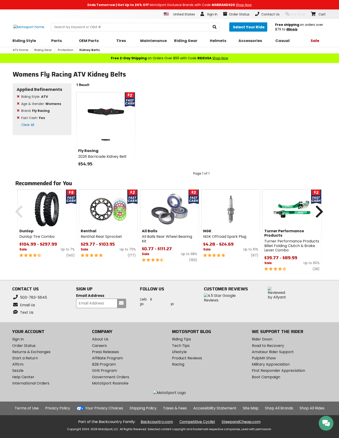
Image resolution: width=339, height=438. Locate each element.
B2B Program (104, 364)
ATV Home (20, 50)
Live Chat (297, 14)
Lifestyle (179, 352)
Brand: (35, 110)
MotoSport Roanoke (110, 383)
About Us (100, 339)
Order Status (24, 345)
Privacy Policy (57, 408)
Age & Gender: (41, 103)
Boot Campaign (266, 377)
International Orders (30, 383)
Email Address (90, 295)
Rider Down (262, 339)
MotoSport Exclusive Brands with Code (169, 5)
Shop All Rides (312, 408)
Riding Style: (34, 96)
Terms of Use (27, 408)
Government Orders (110, 377)
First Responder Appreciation (278, 370)
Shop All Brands (279, 408)
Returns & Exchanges (31, 352)
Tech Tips (181, 345)
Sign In (18, 339)
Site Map (251, 408)
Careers (99, 345)
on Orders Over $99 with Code (169, 58)
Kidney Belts (89, 50)
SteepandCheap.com (241, 421)
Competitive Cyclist (197, 421)
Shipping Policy (143, 408)
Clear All (27, 124)
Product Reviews (187, 358)
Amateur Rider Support (273, 352)
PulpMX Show (264, 358)
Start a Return (25, 358)
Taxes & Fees (175, 408)
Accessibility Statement (214, 408)
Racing (178, 364)
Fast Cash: (33, 118)
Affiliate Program (107, 358)
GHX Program (104, 370)
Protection (65, 50)
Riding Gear (43, 50)
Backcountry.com (157, 421)
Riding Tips (181, 339)
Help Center (23, 377)
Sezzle (18, 370)
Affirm (18, 364)
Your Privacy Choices (104, 408)
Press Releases (105, 352)
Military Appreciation (271, 364)
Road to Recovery (268, 345)
